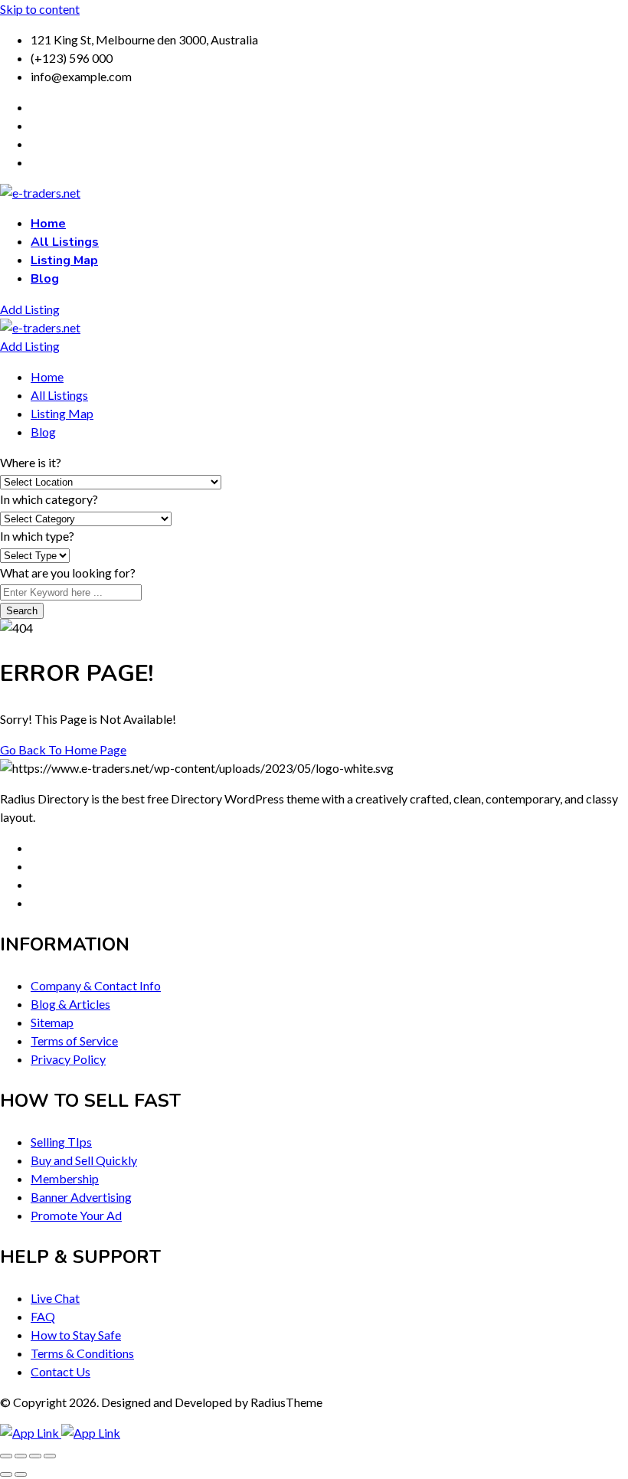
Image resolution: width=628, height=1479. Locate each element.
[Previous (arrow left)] (6, 1474)
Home (48, 223)
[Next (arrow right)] (21, 1474)
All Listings (65, 242)
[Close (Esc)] (50, 1456)
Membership (65, 1178)
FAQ (43, 1316)
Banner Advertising (81, 1196)
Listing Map (64, 260)
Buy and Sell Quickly (84, 1160)
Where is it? (30, 462)
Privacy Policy (68, 1059)
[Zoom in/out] (6, 1456)
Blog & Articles (70, 1003)
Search (22, 611)
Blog (45, 278)
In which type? (37, 535)
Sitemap (52, 1022)
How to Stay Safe (76, 1334)
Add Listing (30, 309)
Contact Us (60, 1371)
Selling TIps (61, 1141)
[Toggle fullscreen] (21, 1456)
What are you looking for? (68, 572)
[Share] (35, 1456)
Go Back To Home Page (63, 749)
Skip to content (40, 9)
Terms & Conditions (82, 1353)
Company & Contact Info (96, 985)
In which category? (49, 499)
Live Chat (55, 1298)
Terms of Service (74, 1040)
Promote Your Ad (76, 1215)
